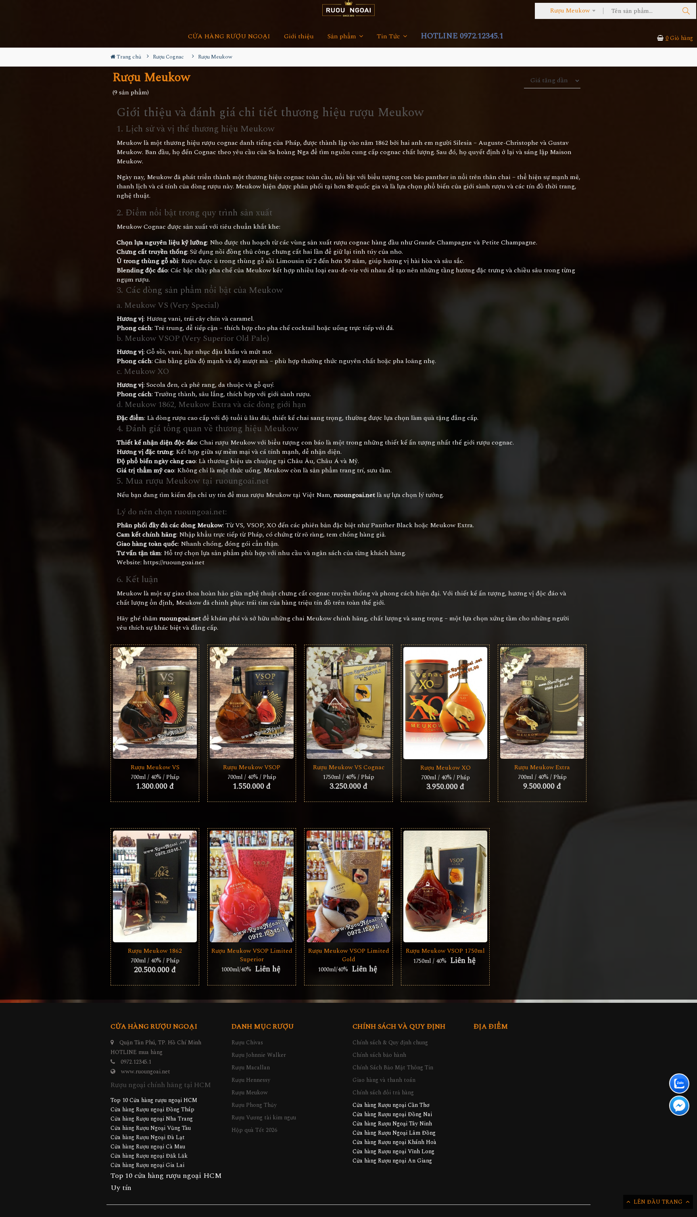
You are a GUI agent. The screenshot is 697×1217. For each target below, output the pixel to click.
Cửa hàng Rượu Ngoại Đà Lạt (148, 1137)
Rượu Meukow (250, 1092)
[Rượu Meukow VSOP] (252, 703)
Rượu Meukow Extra (542, 767)
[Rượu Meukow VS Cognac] (348, 703)
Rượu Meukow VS (155, 767)
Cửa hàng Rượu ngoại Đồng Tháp (152, 1109)
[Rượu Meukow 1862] (155, 887)
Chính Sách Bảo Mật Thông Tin (393, 1067)
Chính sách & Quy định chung (390, 1042)
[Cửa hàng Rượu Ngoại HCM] (348, 8)
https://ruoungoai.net (174, 562)
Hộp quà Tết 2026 (254, 1130)
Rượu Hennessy (251, 1080)
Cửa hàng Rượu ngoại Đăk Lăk (149, 1156)
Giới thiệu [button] (299, 36)
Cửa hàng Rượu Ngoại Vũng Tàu (151, 1128)
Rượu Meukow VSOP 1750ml (445, 951)
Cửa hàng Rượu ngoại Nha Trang (152, 1119)
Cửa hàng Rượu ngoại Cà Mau (148, 1146)
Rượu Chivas (247, 1042)
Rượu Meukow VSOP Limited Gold (348, 955)
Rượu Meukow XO (445, 768)
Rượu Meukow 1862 (155, 951)
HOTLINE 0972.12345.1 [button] (462, 36)
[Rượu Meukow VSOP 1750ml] (445, 887)
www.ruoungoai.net (145, 1071)
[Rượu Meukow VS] (155, 703)
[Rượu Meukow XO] (445, 703)
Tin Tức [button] (389, 36)
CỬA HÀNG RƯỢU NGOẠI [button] (229, 36)
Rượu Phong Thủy (254, 1105)
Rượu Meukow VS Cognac (348, 767)
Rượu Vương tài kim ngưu (264, 1117)
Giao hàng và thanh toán (384, 1080)
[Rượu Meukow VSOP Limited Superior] (252, 887)
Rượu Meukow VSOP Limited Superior (251, 955)
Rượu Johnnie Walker (259, 1055)
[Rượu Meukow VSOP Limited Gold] (348, 887)
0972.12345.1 (136, 1062)
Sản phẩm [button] (343, 36)
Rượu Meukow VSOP (251, 767)
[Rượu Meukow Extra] (542, 703)
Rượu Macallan (251, 1067)
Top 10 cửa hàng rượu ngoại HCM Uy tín (166, 1181)
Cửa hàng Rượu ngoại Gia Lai (147, 1165)
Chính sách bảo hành (379, 1055)
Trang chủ (128, 57)
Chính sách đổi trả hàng (383, 1092)
